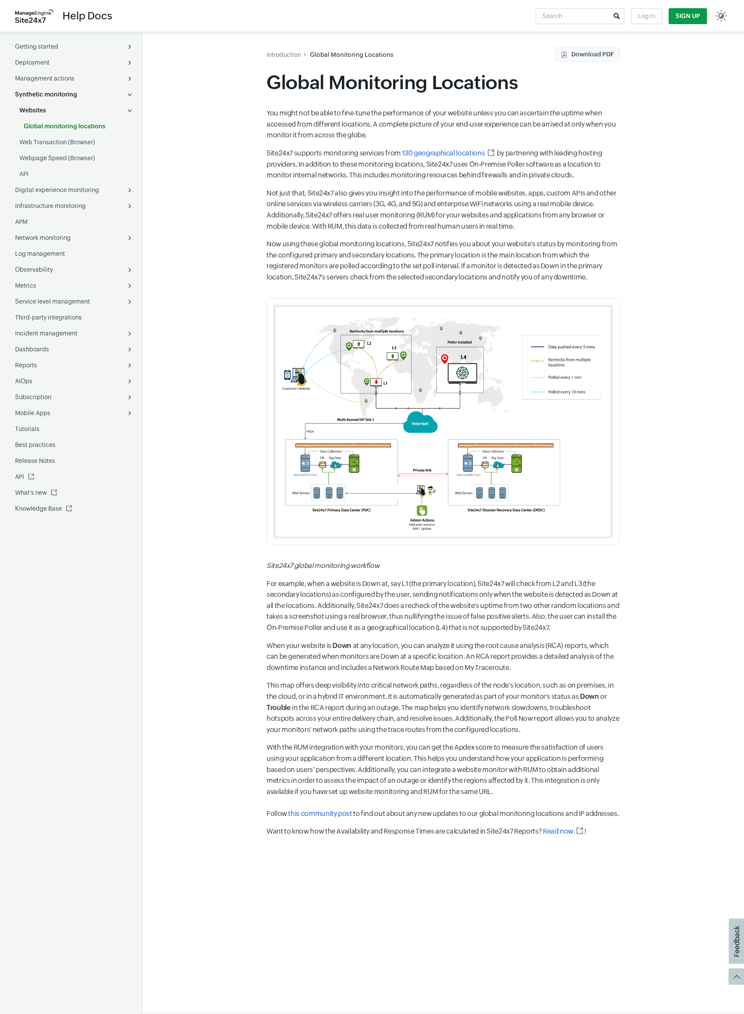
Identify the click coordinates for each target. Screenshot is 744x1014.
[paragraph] (443, 565)
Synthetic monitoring (46, 94)
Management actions (44, 78)
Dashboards (32, 349)
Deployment (32, 62)
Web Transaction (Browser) (57, 142)
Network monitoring (43, 237)
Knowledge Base (38, 508)
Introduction (284, 54)
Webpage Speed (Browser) (57, 158)
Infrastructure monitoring (50, 205)
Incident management (46, 333)
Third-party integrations (48, 317)
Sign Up (688, 15)
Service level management (52, 301)
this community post (320, 813)
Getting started (36, 46)
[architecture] (443, 422)
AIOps (23, 381)
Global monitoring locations (64, 126)
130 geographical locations (443, 153)
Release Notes (35, 460)
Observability (34, 269)
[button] (616, 15)
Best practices (35, 444)
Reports (26, 365)
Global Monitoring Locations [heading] (392, 82)
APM (21, 221)
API (23, 174)
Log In (646, 15)
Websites (32, 110)
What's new (31, 492)
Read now (558, 831)
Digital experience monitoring (57, 189)
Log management (40, 253)
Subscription (33, 397)
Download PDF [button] (592, 54)
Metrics (25, 285)
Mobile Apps (32, 412)
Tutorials (27, 428)
